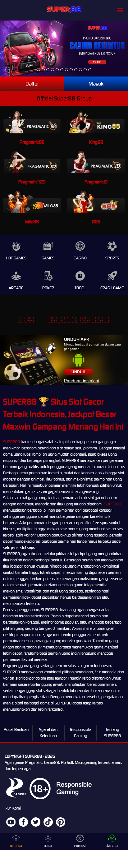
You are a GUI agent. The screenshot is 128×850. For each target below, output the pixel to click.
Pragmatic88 (32, 142)
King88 (96, 142)
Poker (48, 287)
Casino (80, 258)
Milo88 (32, 222)
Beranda (16, 846)
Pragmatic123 (32, 182)
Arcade (16, 287)
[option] (38, 69)
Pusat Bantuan (16, 729)
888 (96, 222)
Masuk (96, 83)
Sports (112, 258)
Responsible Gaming (80, 732)
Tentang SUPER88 (112, 732)
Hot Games (16, 258)
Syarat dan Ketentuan (48, 732)
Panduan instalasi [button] (81, 380)
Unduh (78, 372)
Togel (80, 287)
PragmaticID (96, 182)
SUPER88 (11, 441)
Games (48, 258)
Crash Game (112, 287)
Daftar (32, 83)
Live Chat (112, 846)
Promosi (79, 846)
